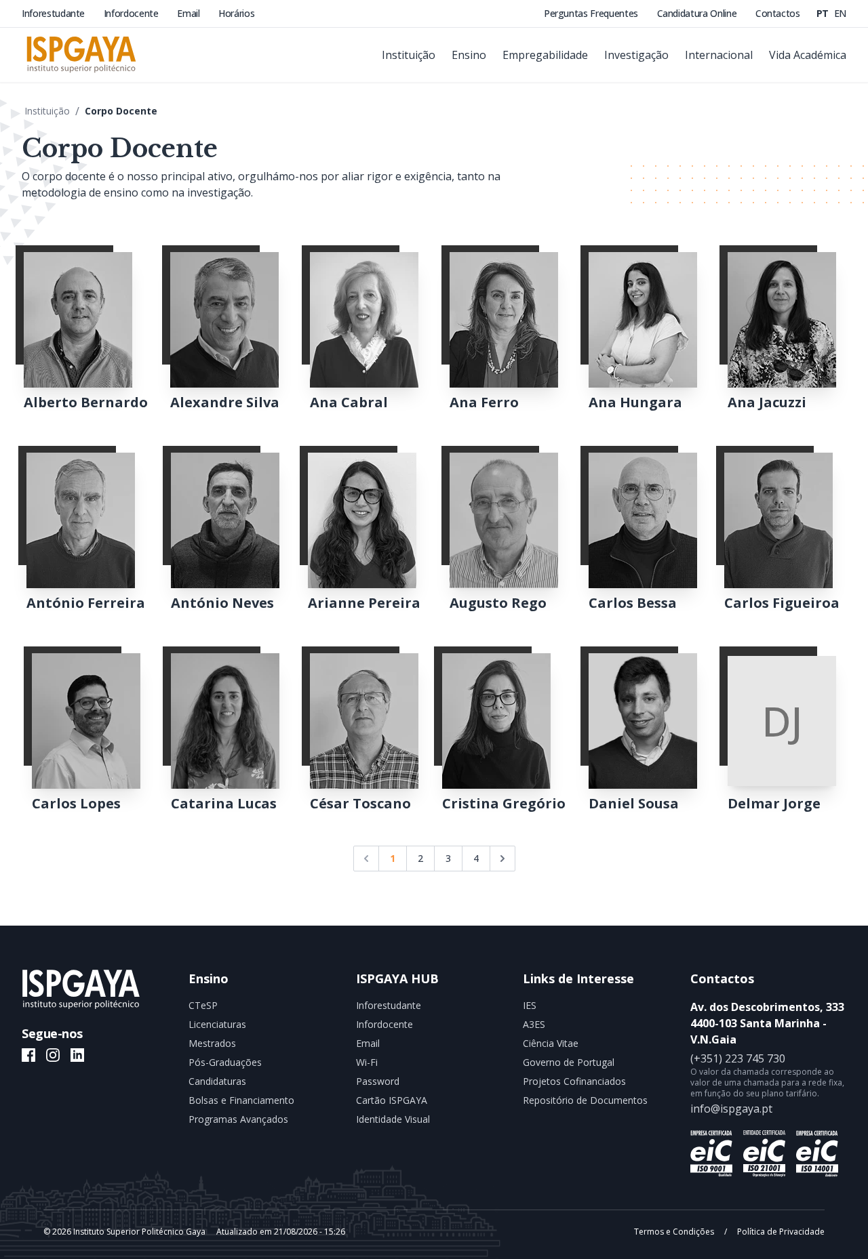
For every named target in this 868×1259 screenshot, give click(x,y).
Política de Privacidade (780, 1231)
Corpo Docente (121, 110)
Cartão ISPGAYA (391, 1100)
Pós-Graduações (225, 1062)
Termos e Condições (675, 1231)
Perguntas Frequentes (592, 13)
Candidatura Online (698, 13)
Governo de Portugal (568, 1062)
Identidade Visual (393, 1119)
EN (840, 13)
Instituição (47, 110)
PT (823, 13)
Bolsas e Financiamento (241, 1100)
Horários (236, 13)
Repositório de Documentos (585, 1100)
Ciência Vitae (550, 1043)
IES (529, 1005)
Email (189, 13)
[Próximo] (502, 858)
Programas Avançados (238, 1119)
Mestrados (212, 1043)
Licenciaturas (217, 1024)
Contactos (777, 13)
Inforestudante (54, 13)
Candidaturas (217, 1081)
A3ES (534, 1024)
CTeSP (203, 1005)
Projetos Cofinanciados (574, 1081)
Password (377, 1081)
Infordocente (132, 13)
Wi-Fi (367, 1062)
